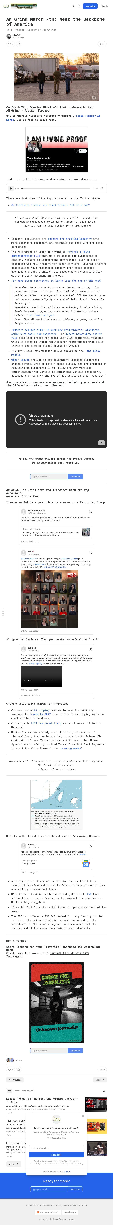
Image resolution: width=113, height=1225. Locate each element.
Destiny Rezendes (35, 1109)
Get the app (70, 1212)
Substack (43, 1219)
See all (12, 1164)
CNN (89, 894)
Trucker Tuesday (37, 110)
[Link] (2, 109)
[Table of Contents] (3, 612)
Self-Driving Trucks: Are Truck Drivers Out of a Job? (50, 205)
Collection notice (79, 1205)
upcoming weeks (70, 748)
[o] (95, 1148)
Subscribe (90, 6)
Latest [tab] (17, 1091)
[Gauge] (102, 188)
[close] (83, 1116)
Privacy (59, 1205)
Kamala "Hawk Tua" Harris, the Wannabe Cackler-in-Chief (41, 1100)
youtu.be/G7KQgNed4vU (54, 567)
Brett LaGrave (70, 107)
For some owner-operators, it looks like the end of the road (56, 280)
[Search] (73, 6)
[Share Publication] (79, 6)
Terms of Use (69, 1161)
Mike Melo (22, 1109)
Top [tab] (9, 1091)
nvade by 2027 (41, 714)
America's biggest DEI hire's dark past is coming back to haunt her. (37, 1106)
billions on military (46, 723)
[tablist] (20, 1090)
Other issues (20, 359)
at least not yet (42, 315)
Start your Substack (49, 1212)
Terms (67, 1205)
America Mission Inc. (56, 1109)
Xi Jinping (41, 710)
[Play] (11, 188)
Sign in (104, 6)
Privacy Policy (77, 1164)
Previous (16, 1079)
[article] (56, 1106)
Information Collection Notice (56, 1164)
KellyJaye (17, 35)
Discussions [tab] (27, 1091)
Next (98, 1079)
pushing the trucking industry (70, 238)
